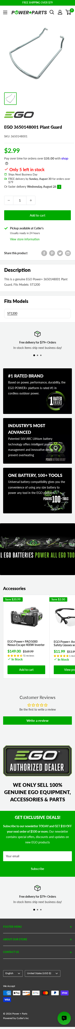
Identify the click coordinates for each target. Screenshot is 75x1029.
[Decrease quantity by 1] (8, 200)
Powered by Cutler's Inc (16, 1018)
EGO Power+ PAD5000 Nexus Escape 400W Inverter (26, 643)
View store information (25, 239)
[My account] (60, 12)
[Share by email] (68, 253)
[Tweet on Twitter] (60, 253)
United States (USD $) (39, 973)
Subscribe (37, 869)
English (9, 973)
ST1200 (12, 313)
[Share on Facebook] (44, 253)
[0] (68, 12)
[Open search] (52, 12)
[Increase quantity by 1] (30, 200)
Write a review (37, 720)
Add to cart (37, 215)
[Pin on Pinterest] (52, 253)
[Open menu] (5, 12)
